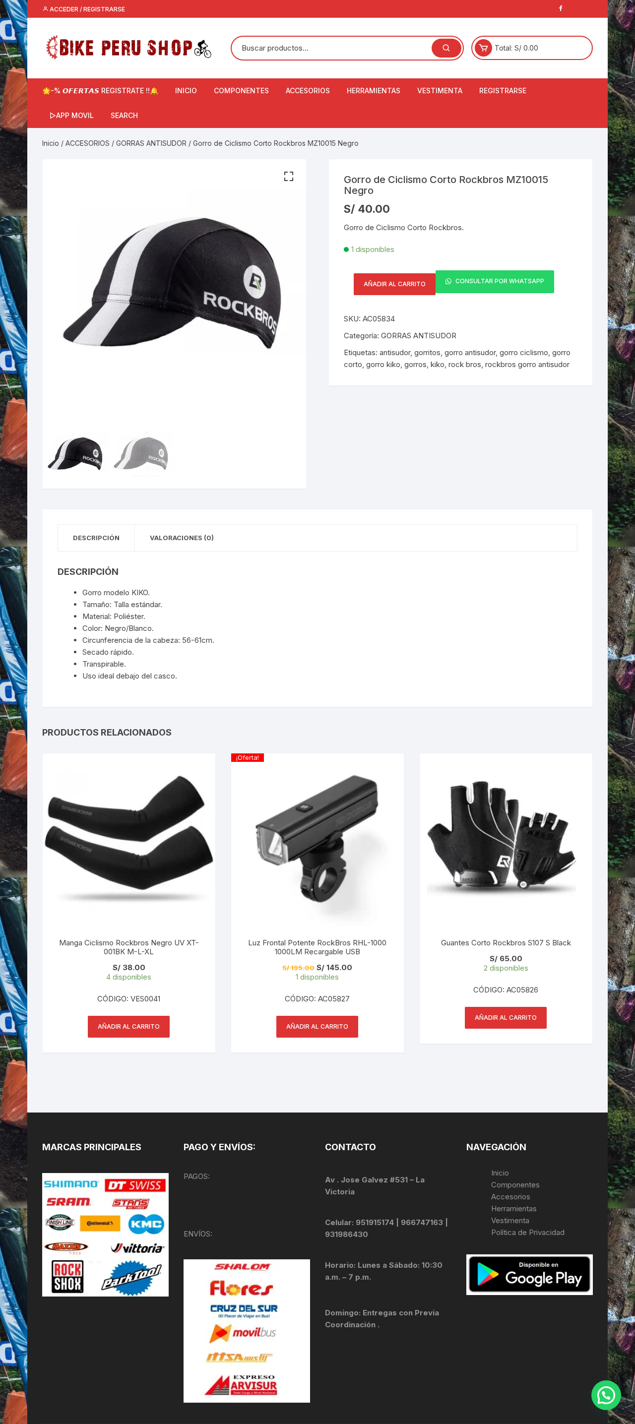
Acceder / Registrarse (86, 9)
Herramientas (515, 1208)
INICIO (186, 90)
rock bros (464, 364)
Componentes (515, 1184)
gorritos (427, 352)
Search (124, 115)
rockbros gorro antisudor (527, 364)
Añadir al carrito (395, 284)
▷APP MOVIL (72, 115)
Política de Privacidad (528, 1232)
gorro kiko (383, 364)
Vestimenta (510, 1220)
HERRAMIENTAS (373, 90)
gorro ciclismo (524, 352)
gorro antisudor (470, 352)
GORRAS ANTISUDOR (151, 143)
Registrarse (502, 90)
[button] (288, 176)
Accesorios (510, 1196)
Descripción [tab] (96, 538)
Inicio (50, 143)
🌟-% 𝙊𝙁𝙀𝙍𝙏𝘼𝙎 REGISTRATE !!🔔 (100, 90)
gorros (415, 364)
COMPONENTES (241, 90)
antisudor (395, 352)
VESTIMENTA (439, 90)
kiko (437, 364)
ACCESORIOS (308, 90)
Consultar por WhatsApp (499, 281)
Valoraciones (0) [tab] (182, 538)
